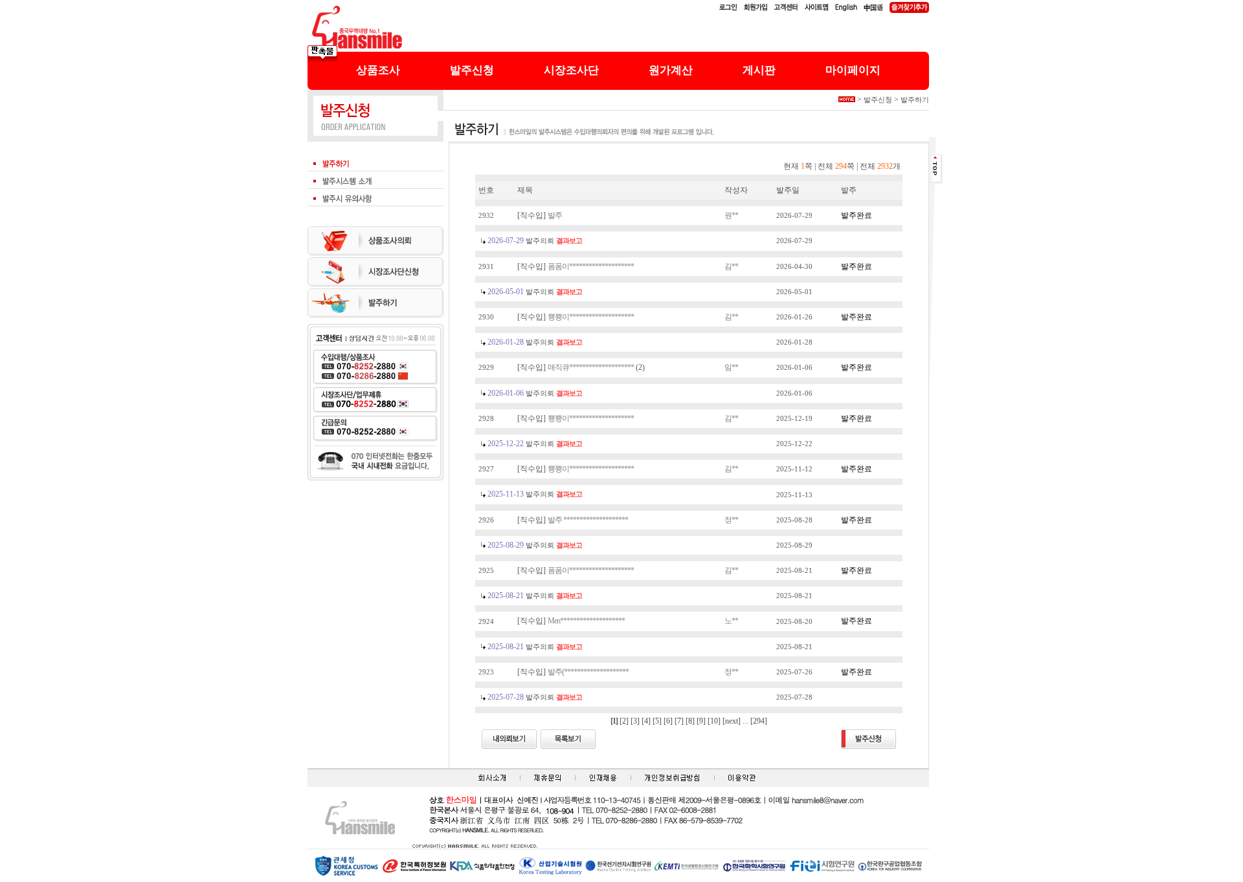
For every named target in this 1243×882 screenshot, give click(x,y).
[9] (701, 721)
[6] (668, 721)
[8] (690, 721)
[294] (758, 721)
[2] (624, 721)
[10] (714, 721)
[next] (731, 721)
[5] (657, 721)
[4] (646, 721)
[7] (679, 721)
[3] (635, 721)
